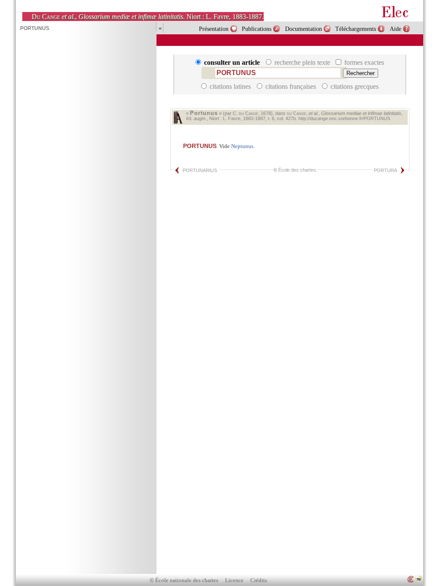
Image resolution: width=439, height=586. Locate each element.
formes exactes (363, 62)
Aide (395, 28)
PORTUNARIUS (200, 170)
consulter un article (232, 62)
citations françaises (291, 86)
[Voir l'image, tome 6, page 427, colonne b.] (178, 117)
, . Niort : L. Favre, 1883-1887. (148, 16)
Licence (234, 580)
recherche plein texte (302, 62)
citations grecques (354, 86)
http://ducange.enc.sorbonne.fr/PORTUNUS (344, 118)
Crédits (258, 580)
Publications (256, 28)
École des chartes (297, 169)
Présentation (214, 28)
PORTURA (385, 170)
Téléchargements (355, 28)
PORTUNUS (199, 145)
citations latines (230, 86)
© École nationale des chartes (184, 580)
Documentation (303, 28)
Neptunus (242, 146)
